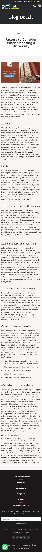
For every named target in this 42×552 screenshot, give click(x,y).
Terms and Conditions (29, 545)
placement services (10, 350)
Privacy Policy (16, 545)
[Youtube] (21, 537)
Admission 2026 (27, 1)
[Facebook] (13, 537)
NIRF (15, 1)
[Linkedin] (24, 537)
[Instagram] (28, 537)
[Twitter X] (17, 537)
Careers (19, 1)
